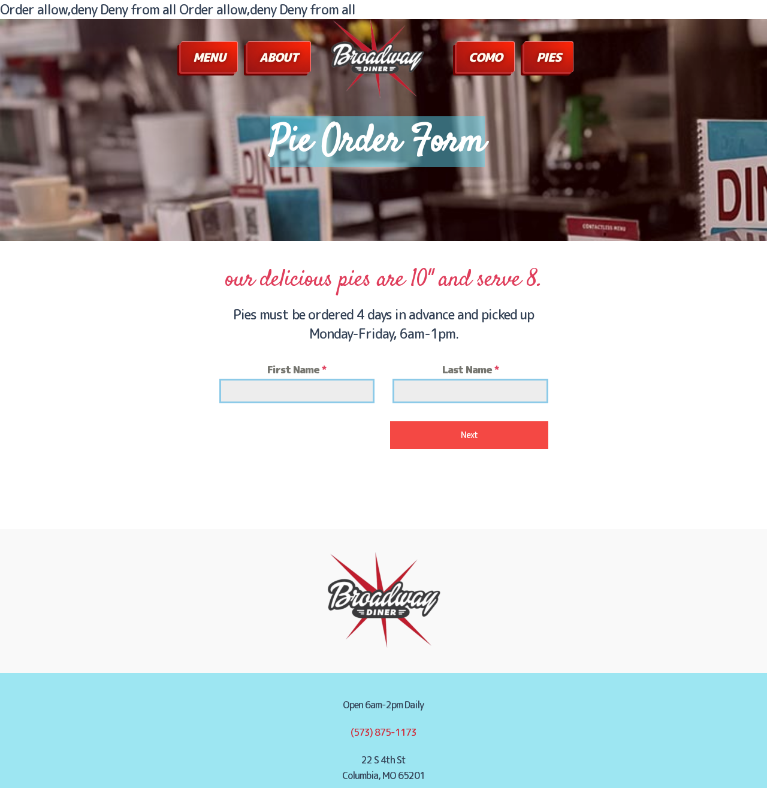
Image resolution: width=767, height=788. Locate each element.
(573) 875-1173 (383, 732)
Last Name (470, 369)
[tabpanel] (383, 382)
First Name (296, 369)
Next (469, 434)
